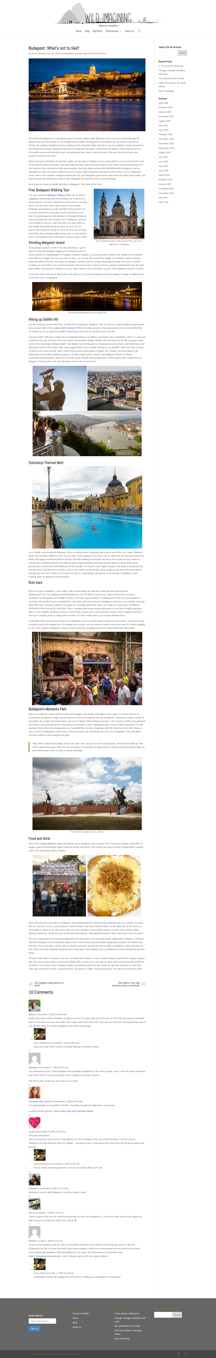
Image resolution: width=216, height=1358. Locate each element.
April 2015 (163, 170)
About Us (129, 31)
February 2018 (165, 107)
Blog (87, 31)
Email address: (36, 1315)
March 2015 (164, 175)
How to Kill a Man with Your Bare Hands (73, 1111)
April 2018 (163, 103)
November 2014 (166, 193)
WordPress (76, 1354)
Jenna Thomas (39, 53)
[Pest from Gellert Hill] (114, 388)
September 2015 (166, 148)
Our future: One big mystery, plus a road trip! (126, 984)
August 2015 (164, 152)
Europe (78, 53)
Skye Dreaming (166, 91)
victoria (32, 1188)
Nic (30, 1212)
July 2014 (163, 197)
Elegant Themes (49, 1354)
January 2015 (165, 184)
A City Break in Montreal (171, 66)
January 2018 (165, 112)
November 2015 (166, 143)
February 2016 (165, 134)
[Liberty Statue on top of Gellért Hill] (60, 388)
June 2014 (163, 202)
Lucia (31, 1131)
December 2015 (166, 139)
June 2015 (163, 161)
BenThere (97, 31)
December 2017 (166, 116)
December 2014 (166, 188)
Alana (31, 1014)
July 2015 (163, 157)
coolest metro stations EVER (67, 328)
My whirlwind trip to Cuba (171, 78)
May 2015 (163, 166)
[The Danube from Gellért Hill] (87, 433)
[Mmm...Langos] (114, 885)
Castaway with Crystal (39, 1101)
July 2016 (163, 125)
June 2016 (163, 130)
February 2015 (165, 179)
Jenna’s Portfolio (81, 1313)
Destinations (112, 31)
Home (78, 31)
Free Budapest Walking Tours (56, 195)
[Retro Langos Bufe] (60, 885)
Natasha (32, 1067)
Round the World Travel (94, 53)
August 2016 (164, 121)
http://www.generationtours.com (45, 1256)
